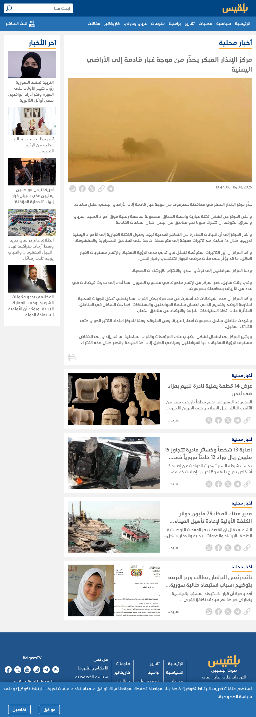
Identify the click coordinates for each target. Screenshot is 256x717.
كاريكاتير (112, 23)
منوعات (158, 23)
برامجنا (175, 23)
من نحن (101, 659)
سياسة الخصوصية (91, 677)
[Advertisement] (30, 405)
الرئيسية (242, 23)
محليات (205, 23)
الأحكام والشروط (93, 668)
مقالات (94, 23)
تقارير (190, 23)
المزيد (175, 420)
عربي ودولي (135, 23)
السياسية (174, 672)
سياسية (223, 23)
